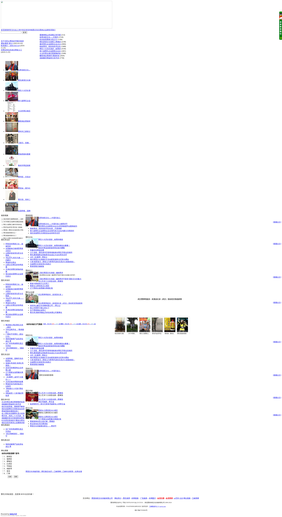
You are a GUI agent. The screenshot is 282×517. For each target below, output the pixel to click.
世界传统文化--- (24, 70)
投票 (9, 476)
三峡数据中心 (153, 506)
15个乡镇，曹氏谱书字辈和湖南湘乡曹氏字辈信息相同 (51, 252)
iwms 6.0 (13, 514)
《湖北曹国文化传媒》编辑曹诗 (50, 273)
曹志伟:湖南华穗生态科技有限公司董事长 (46, 312)
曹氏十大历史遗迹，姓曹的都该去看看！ (54, 245)
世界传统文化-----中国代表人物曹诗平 (53, 224)
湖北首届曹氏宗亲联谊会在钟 (13, 409)
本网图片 (152, 498)
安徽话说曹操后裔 (37, 250)
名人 (17, 30)
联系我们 (52, 30)
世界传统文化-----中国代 (49, 37)
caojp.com (163, 506)
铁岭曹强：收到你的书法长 (50, 46)
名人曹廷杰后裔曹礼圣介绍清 (13, 413)
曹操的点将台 (11, 262)
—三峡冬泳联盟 (67, 471)
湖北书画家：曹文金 (46, 402)
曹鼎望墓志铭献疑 (37, 266)
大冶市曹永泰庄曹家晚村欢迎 (13, 402)
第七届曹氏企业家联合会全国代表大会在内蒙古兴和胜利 (52, 231)
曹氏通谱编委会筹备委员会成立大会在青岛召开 (48, 255)
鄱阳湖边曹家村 (24, 121)
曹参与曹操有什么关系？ (39, 283)
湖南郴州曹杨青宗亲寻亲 (11, 404)
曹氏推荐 (126, 498)
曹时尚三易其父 (24, 131)
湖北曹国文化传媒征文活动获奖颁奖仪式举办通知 (49, 259)
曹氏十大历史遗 (24, 90)
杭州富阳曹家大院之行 (48, 39)
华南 (31, 30)
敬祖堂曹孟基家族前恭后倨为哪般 (51, 248)
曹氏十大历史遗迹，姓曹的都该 (50, 239)
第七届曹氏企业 (24, 101)
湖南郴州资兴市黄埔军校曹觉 (13, 418)
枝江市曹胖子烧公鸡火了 (39, 308)
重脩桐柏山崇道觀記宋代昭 (50, 35)
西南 (41, 30)
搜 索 (24, 32)
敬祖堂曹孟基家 (24, 165)
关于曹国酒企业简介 (38, 310)
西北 (34, 30)
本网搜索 (134, 498)
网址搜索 (186, 498)
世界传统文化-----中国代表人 (49, 218)
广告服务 (143, 498)
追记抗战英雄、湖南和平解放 (13, 406)
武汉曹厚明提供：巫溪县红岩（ (50, 294)
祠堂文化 (11, 30)
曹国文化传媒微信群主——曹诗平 (43, 426)
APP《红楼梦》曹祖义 (38, 257)
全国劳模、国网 (24, 211)
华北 (24, 30)
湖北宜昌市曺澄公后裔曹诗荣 (13, 423)
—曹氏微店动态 (46, 471)
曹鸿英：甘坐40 (24, 177)
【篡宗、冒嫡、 (24, 143)
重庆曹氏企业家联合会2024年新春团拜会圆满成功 (57, 226)
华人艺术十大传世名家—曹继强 (50, 281)
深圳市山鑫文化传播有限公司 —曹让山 (45, 305)
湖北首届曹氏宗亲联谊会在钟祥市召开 (45, 233)
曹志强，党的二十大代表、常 (13, 416)
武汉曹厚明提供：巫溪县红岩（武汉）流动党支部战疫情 (60, 303)
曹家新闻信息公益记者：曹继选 (42, 421)
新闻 (6, 30)
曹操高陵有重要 (24, 154)
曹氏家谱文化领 (24, 80)
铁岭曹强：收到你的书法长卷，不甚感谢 (46, 228)
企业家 (45, 30)
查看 (15, 476)
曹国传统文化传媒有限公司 (102, 498)
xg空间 (176, 498)
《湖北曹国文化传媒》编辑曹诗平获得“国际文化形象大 (59, 279)
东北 (38, 30)
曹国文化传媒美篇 (33, 471)
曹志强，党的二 (24, 199)
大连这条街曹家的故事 (14, 382)
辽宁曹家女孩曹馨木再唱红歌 (41, 288)
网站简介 (118, 498)
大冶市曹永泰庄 (24, 111)
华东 (27, 30)
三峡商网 (195, 498)
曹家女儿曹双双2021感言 (39, 286)
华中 (20, 30)
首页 (2, 30)
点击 (181, 498)
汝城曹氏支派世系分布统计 (40, 264)
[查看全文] (277, 222)
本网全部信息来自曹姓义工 (11, 50)
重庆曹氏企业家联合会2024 (50, 44)
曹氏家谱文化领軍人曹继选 (50, 42)
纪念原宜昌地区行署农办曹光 (13, 420)
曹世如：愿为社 (24, 188)
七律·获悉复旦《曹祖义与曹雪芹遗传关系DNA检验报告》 (52, 262)
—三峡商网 (56, 471)
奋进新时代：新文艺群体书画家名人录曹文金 (47, 404)
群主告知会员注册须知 (39, 424)
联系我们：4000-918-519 (10, 46)
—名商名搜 (77, 471)
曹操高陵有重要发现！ (10, 411)
